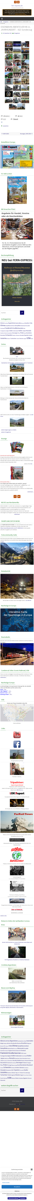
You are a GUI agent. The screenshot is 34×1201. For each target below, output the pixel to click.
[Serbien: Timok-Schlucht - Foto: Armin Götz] (9, 94)
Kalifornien (7, 1058)
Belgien (2, 1043)
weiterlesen (17, 514)
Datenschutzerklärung (13, 1198)
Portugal (9, 1065)
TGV (18, 1072)
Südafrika (3, 338)
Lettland (2, 1060)
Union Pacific (26, 1075)
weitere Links (3, 915)
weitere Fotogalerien (6, 432)
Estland (17, 1050)
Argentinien (11, 323)
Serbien (14, 335)
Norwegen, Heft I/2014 (25, 133)
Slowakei (22, 335)
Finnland (2, 328)
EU (19, 1050)
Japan (24, 330)
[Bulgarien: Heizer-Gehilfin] (25, 57)
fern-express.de (17, 5)
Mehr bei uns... (20, 790)
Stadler (30, 335)
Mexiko (5, 333)
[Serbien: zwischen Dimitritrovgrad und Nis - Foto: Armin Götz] (17, 82)
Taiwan (8, 338)
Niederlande (9, 1062)
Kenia (21, 1058)
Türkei (18, 338)
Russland (2, 335)
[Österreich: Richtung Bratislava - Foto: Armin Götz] (21, 106)
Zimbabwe (21, 1078)
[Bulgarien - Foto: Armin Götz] (9, 82)
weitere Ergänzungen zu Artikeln (8, 430)
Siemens (18, 335)
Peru (19, 333)
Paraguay (29, 1062)
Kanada (28, 331)
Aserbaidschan (21, 1041)
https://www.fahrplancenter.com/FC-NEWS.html (11, 528)
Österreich (2, 1080)
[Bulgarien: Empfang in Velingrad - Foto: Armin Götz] (25, 69)
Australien (18, 323)
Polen (22, 333)
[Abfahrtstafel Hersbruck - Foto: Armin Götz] (17, 44)
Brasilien (27, 323)
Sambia (1, 1067)
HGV (24, 328)
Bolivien (9, 1043)
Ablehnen (17, 1191)
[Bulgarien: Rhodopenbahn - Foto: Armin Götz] (17, 69)
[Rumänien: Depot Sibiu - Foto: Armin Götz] (25, 50)
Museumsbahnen (29, 1060)
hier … (32, 463)
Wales (32, 338)
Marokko (2, 333)
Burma (1, 1046)
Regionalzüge (14, 1065)
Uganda (13, 1075)
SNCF (12, 1070)
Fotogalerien (5, 21)
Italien (20, 331)
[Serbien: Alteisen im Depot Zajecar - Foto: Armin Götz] (25, 94)
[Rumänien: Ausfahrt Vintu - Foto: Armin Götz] (17, 50)
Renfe (25, 333)
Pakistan (25, 1062)
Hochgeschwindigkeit (4, 330)
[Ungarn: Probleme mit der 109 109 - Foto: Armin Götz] (25, 44)
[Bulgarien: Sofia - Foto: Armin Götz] (17, 75)
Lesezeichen (5, 126)
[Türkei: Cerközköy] (25, 63)
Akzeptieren (17, 1186)
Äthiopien (30, 1078)
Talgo (16, 1072)
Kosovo (28, 1058)
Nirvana (17, 1104)
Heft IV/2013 (6, 133)
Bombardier (14, 1043)
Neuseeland (9, 333)
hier (3, 541)
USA (29, 338)
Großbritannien (18, 328)
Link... (5, 689)
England (10, 1050)
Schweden (9, 335)
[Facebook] (15, 2)
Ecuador (28, 325)
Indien (11, 331)
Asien (25, 1041)
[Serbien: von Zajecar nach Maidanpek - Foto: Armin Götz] (25, 88)
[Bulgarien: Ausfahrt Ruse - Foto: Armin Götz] (17, 57)
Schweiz (13, 1067)
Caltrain (6, 1046)
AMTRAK (6, 323)
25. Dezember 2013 (7, 33)
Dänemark (23, 325)
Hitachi (24, 1053)
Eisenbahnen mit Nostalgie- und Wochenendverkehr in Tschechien (17, 363)
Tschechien (13, 338)
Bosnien (22, 323)
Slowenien (8, 1070)
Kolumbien (24, 1058)
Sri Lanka (21, 1070)
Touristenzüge (27, 1072)
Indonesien (15, 330)
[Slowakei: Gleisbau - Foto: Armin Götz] (25, 100)
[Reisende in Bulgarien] (9, 69)
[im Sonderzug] (17, 63)
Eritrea (14, 1050)
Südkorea (9, 1072)
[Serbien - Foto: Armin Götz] (9, 88)
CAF (4, 1046)
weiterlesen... (30, 491)
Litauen (5, 1060)
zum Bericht (28, 600)
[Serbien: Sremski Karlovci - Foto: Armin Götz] (9, 100)
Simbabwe (26, 1067)
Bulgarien (29, 1043)
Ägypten (25, 1078)
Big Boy (5, 1043)
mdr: (17, 356)
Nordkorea (14, 1062)
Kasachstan (17, 1058)
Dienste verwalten (6, 1182)
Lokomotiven (9, 1060)
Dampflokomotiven (10, 325)
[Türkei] (9, 63)
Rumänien (29, 333)
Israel (25, 1056)
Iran (23, 1056)
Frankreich (9, 328)
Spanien (26, 335)
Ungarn (24, 338)
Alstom (2, 323)
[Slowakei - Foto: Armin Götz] (13, 106)
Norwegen (15, 333)
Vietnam (13, 1078)
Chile (30, 323)
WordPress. (22, 1104)
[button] (31, 1169)
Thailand (21, 1072)
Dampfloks (18, 325)
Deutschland (11, 1048)
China (2, 325)
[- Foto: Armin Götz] (9, 50)
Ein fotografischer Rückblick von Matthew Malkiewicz (17, 959)
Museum (23, 1060)
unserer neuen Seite (20, 14)
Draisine (15, 1048)
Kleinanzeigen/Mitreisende (17, 1027)
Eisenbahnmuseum (4, 1050)
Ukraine (21, 338)
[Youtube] (18, 2)
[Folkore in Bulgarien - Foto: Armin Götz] (9, 44)
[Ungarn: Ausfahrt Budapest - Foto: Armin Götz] (17, 100)
